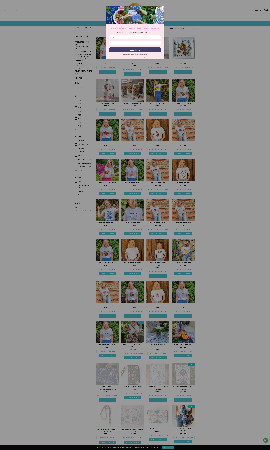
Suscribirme (135, 50)
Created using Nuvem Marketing (135, 57)
